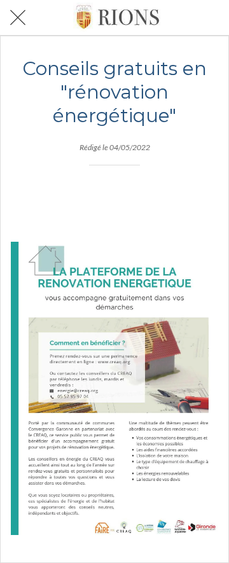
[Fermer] (17, 17)
